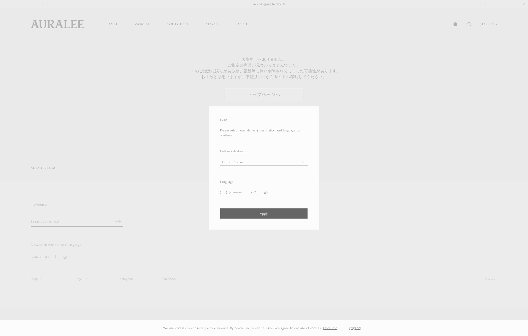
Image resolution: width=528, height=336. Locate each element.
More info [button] (330, 328)
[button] (341, 328)
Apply (264, 213)
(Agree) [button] (355, 328)
